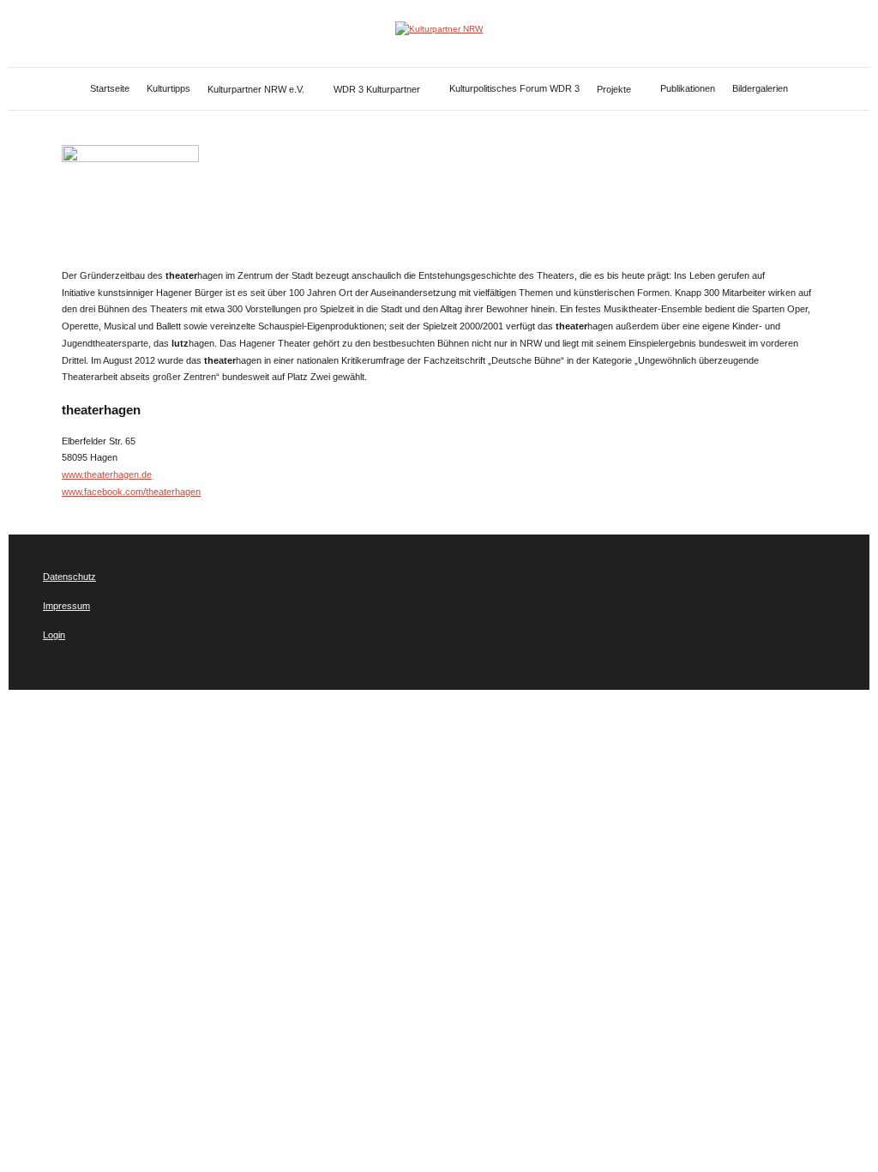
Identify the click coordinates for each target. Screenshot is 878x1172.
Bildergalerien (760, 88)
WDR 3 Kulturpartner (377, 89)
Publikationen (687, 88)
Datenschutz (69, 576)
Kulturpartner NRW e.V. (255, 89)
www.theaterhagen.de (107, 474)
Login (54, 635)
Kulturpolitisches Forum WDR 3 (514, 88)
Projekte (614, 89)
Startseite (109, 88)
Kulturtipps (168, 88)
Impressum (66, 606)
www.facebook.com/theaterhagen (131, 491)
